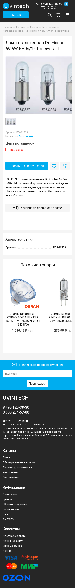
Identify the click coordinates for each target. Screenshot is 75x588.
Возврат (8, 550)
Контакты (8, 519)
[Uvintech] (16, 6)
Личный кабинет (13, 540)
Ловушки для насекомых (17, 467)
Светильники (11, 477)
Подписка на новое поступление (41, 365)
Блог (5, 514)
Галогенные (26, 136)
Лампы (7, 457)
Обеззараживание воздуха (19, 462)
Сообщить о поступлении (26, 165)
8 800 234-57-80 (16, 412)
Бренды (7, 499)
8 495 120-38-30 (51, 3)
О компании (10, 494)
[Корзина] (59, 15)
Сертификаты (11, 509)
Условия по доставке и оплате (41, 208)
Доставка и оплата (14, 536)
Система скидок (12, 545)
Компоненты (10, 472)
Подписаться (37, 383)
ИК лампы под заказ (15, 504)
